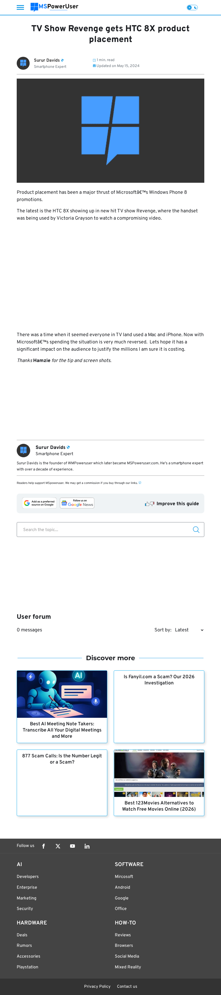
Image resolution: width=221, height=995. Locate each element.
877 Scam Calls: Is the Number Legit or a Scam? (62, 759)
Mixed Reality (128, 967)
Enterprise (27, 887)
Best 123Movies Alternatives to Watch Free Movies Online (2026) (159, 806)
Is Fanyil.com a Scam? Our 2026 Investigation (159, 680)
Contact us (127, 986)
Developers (28, 877)
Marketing (26, 898)
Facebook (43, 846)
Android (122, 887)
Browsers (124, 945)
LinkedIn (87, 846)
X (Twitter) (58, 846)
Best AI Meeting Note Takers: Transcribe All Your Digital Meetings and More (62, 730)
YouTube (72, 846)
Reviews (123, 935)
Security (25, 909)
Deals (22, 935)
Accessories (28, 956)
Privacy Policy (97, 986)
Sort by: (162, 630)
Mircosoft (124, 877)
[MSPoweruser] (54, 7)
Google (122, 898)
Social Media (127, 956)
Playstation (27, 967)
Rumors (24, 945)
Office (121, 909)
